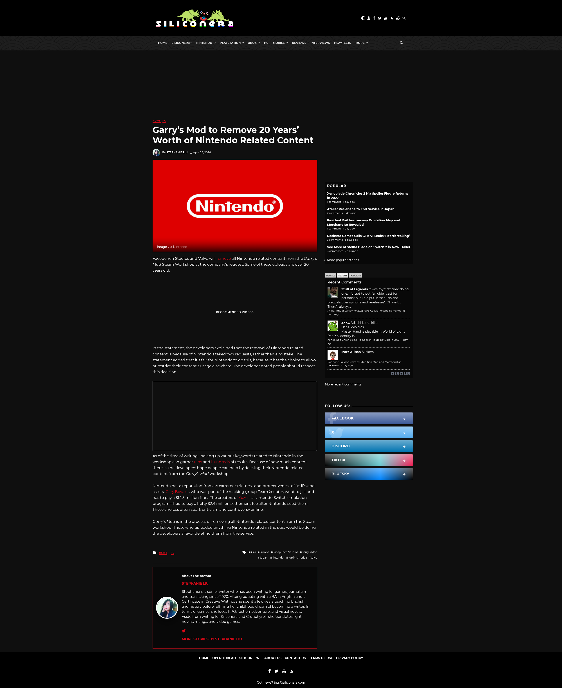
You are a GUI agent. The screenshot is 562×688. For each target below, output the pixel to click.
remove (223, 258)
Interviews (320, 43)
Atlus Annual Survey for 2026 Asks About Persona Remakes (364, 310)
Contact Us (295, 658)
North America (297, 557)
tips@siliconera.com (289, 682)
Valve (313, 557)
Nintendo (204, 43)
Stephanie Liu (176, 152)
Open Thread (224, 658)
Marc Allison (351, 352)
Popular (355, 275)
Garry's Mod (309, 552)
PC (266, 43)
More (360, 43)
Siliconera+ (182, 43)
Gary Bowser (177, 491)
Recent (342, 275)
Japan (264, 557)
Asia (253, 552)
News (157, 120)
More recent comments (343, 384)
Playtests (342, 43)
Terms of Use (321, 658)
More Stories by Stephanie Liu (212, 639)
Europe (264, 552)
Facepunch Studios (285, 552)
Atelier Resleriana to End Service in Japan (360, 209)
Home (162, 43)
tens (198, 462)
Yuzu (243, 497)
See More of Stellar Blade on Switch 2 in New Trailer (368, 247)
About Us (272, 658)
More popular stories (343, 260)
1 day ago (347, 365)
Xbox (252, 43)
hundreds (220, 462)
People (330, 275)
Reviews (299, 43)
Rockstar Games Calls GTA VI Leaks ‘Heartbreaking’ (368, 236)
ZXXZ (345, 323)
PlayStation (230, 43)
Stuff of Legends (354, 289)
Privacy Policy (349, 658)
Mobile (279, 43)
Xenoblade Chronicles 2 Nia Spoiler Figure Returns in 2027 (364, 339)
